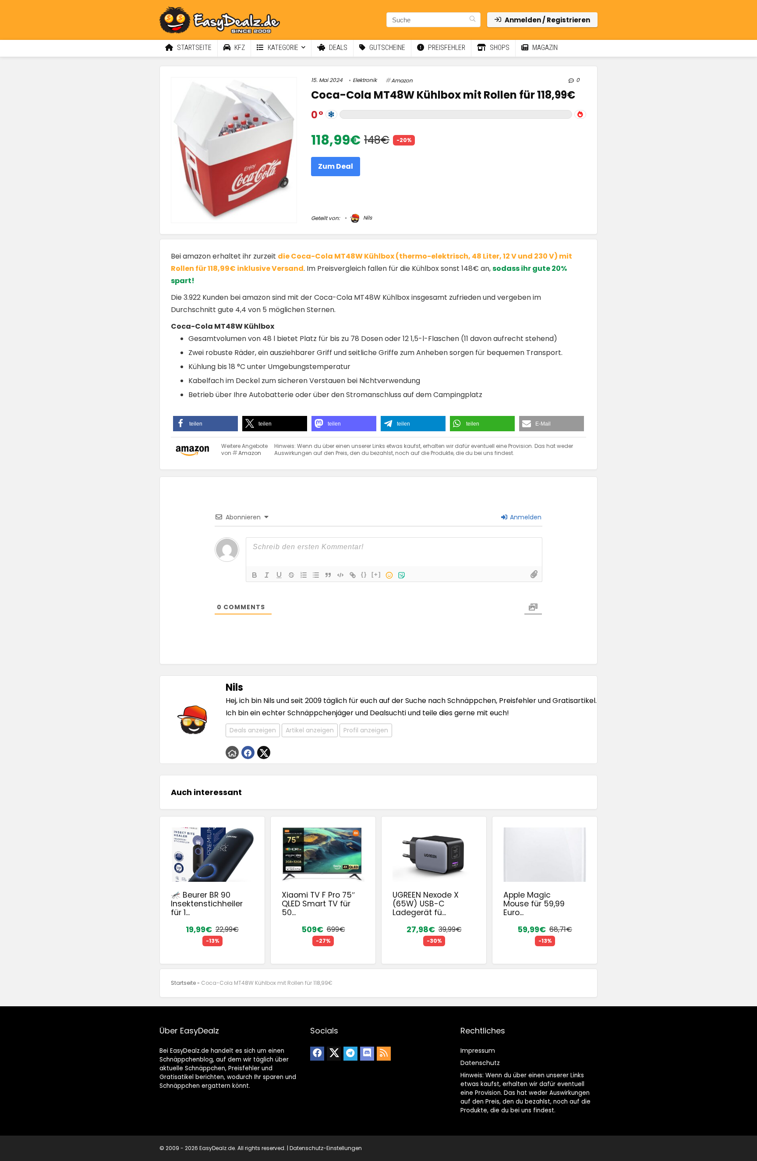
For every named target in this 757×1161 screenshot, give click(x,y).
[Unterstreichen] (279, 575)
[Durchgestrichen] (291, 575)
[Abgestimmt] (331, 114)
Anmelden (524, 517)
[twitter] (334, 1054)
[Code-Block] (340, 575)
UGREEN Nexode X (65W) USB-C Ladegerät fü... (426, 904)
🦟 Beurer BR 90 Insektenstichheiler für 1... (207, 904)
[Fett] (254, 575)
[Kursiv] (267, 575)
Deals (337, 47)
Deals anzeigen (253, 730)
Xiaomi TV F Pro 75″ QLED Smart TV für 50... (318, 904)
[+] (376, 574)
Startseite (193, 47)
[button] (205, 423)
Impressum (477, 1050)
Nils (367, 217)
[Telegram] (350, 1054)
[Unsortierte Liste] (316, 575)
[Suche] (472, 19)
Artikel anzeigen (310, 730)
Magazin (544, 47)
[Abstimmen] (580, 114)
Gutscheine (386, 47)
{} (364, 574)
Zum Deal (335, 166)
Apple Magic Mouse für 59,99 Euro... (534, 904)
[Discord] (367, 1054)
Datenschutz (480, 1062)
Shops (498, 47)
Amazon (402, 80)
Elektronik (365, 80)
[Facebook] (317, 1054)
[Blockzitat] (328, 575)
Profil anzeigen (365, 730)
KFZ (239, 47)
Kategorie (282, 47)
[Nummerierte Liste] (303, 575)
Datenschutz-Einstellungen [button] (326, 1148)
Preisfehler (445, 47)
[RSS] (384, 1054)
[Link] (353, 575)
